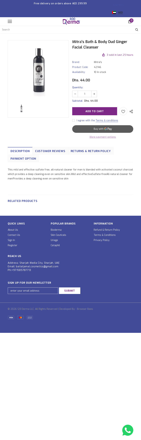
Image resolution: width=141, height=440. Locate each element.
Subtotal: (77, 101)
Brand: (76, 62)
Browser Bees (85, 309)
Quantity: (77, 87)
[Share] (130, 111)
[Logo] (71, 21)
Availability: (78, 72)
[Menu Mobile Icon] (10, 21)
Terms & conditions (107, 120)
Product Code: (80, 67)
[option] (38, 70)
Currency (119, 5)
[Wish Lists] (123, 111)
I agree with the (86, 120)
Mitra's (98, 62)
